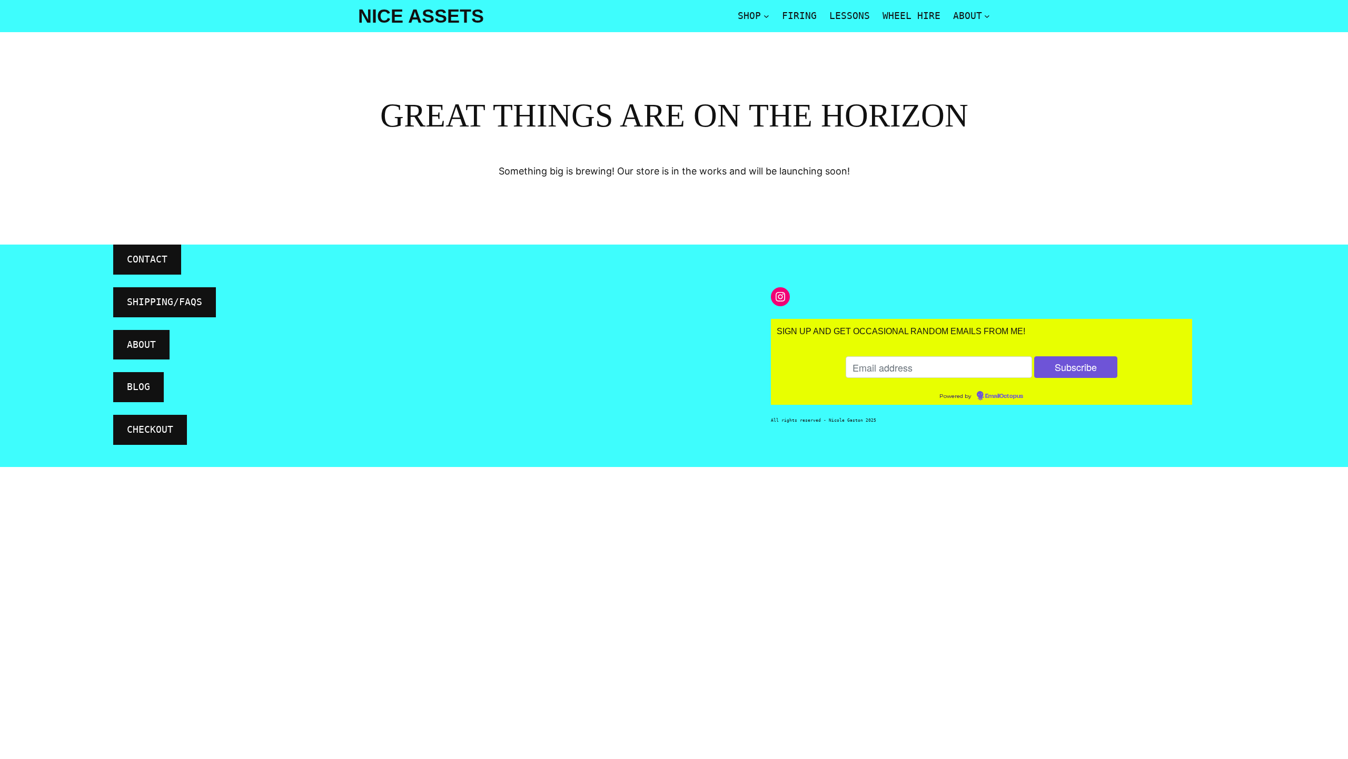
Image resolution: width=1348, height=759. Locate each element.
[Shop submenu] (766, 16)
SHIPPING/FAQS (164, 301)
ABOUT (141, 344)
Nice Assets (421, 16)
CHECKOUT (150, 429)
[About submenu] (987, 16)
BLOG (138, 386)
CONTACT (147, 259)
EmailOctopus (1004, 396)
